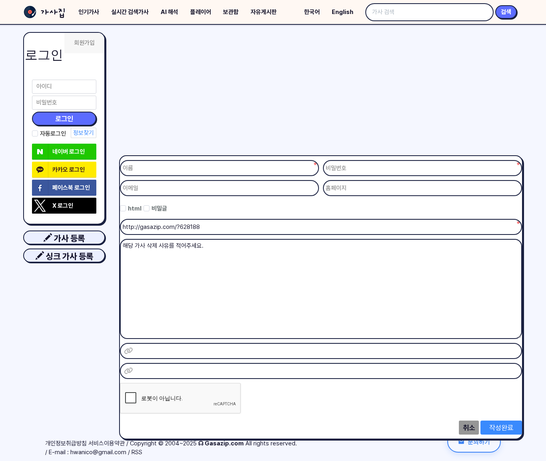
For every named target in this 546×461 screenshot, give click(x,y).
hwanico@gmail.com (98, 452)
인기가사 (88, 12)
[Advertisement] (321, 92)
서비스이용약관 (106, 443)
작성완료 (501, 427)
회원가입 (84, 42)
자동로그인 (53, 133)
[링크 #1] (128, 351)
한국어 (312, 12)
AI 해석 (169, 12)
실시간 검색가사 (130, 12)
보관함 (231, 12)
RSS (137, 452)
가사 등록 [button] (68, 238)
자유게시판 (264, 12)
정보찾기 (83, 132)
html (134, 208)
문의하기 (479, 441)
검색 (506, 12)
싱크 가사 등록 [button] (68, 256)
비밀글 (159, 208)
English (342, 12)
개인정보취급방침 (66, 443)
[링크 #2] (128, 371)
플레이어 (200, 12)
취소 (469, 427)
